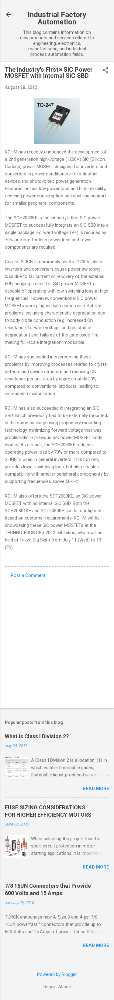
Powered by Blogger (57, 974)
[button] (105, 71)
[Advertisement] (57, 641)
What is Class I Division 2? (37, 736)
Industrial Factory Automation (57, 18)
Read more (96, 788)
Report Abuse (57, 986)
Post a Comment (28, 575)
